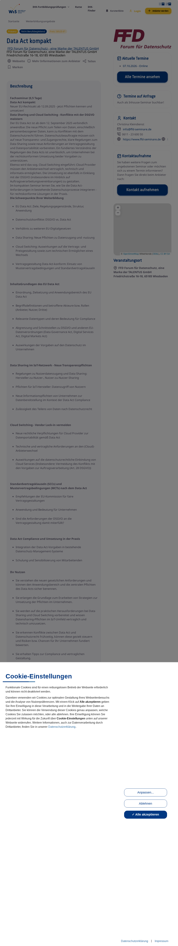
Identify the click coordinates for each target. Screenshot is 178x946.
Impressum (161, 941)
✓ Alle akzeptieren (145, 814)
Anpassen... (145, 792)
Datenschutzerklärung (61, 726)
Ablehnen (145, 803)
